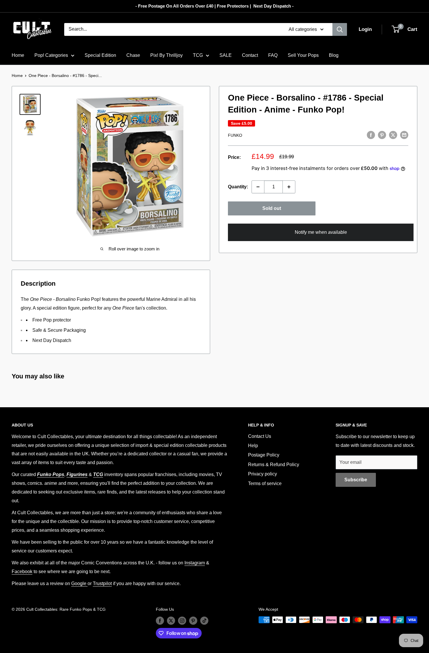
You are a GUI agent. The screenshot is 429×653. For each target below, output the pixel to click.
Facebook (22, 571)
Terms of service (265, 483)
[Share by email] (404, 134)
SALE (225, 55)
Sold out (271, 208)
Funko (235, 135)
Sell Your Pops (303, 55)
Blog (334, 55)
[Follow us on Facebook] (160, 620)
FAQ (273, 55)
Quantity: (238, 186)
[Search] (339, 29)
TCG (198, 55)
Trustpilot (102, 583)
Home (18, 55)
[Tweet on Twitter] (393, 134)
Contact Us (259, 436)
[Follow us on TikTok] (204, 620)
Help (253, 445)
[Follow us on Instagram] (182, 620)
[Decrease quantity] (258, 187)
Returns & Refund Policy (273, 464)
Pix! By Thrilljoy (166, 55)
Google (79, 583)
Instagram (194, 562)
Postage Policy (263, 454)
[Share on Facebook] (371, 134)
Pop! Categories (51, 55)
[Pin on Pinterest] (382, 134)
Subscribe (355, 479)
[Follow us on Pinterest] (193, 620)
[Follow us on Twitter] (171, 620)
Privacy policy (262, 473)
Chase (133, 55)
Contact (250, 55)
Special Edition (100, 55)
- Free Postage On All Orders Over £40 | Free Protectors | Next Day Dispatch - (214, 5)
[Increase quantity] (289, 187)
